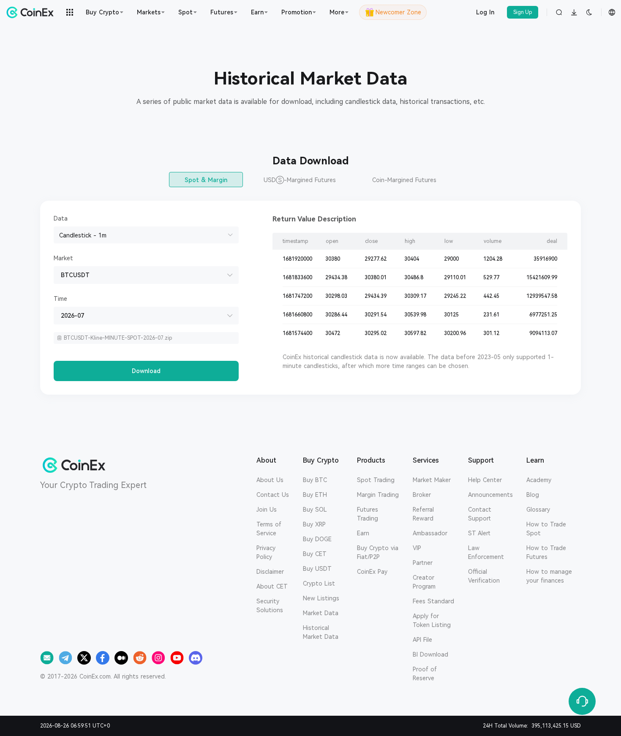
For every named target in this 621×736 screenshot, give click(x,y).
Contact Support (479, 514)
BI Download (430, 654)
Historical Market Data (320, 632)
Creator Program (424, 582)
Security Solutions (269, 605)
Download (146, 371)
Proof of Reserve (425, 673)
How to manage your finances (549, 576)
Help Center (485, 480)
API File (422, 639)
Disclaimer (270, 571)
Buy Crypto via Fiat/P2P (377, 552)
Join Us (266, 509)
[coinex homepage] (32, 12)
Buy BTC (315, 480)
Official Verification (484, 576)
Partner (423, 562)
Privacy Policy (265, 552)
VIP (417, 548)
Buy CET (315, 554)
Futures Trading (367, 514)
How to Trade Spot (546, 529)
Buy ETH (315, 494)
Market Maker (432, 480)
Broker (422, 494)
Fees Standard (433, 601)
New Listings (321, 598)
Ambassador (430, 533)
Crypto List (319, 583)
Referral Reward (423, 514)
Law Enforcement (486, 552)
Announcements (490, 494)
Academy (538, 480)
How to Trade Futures (546, 552)
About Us (269, 480)
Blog (532, 494)
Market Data (320, 613)
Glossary (538, 509)
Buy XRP (314, 524)
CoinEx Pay (372, 571)
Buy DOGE (317, 539)
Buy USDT (317, 568)
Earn (363, 533)
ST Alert (479, 533)
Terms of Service (268, 529)
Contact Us (272, 494)
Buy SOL (315, 509)
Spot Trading (376, 480)
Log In (485, 12)
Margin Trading (378, 494)
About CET (272, 586)
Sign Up (522, 12)
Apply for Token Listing (432, 620)
